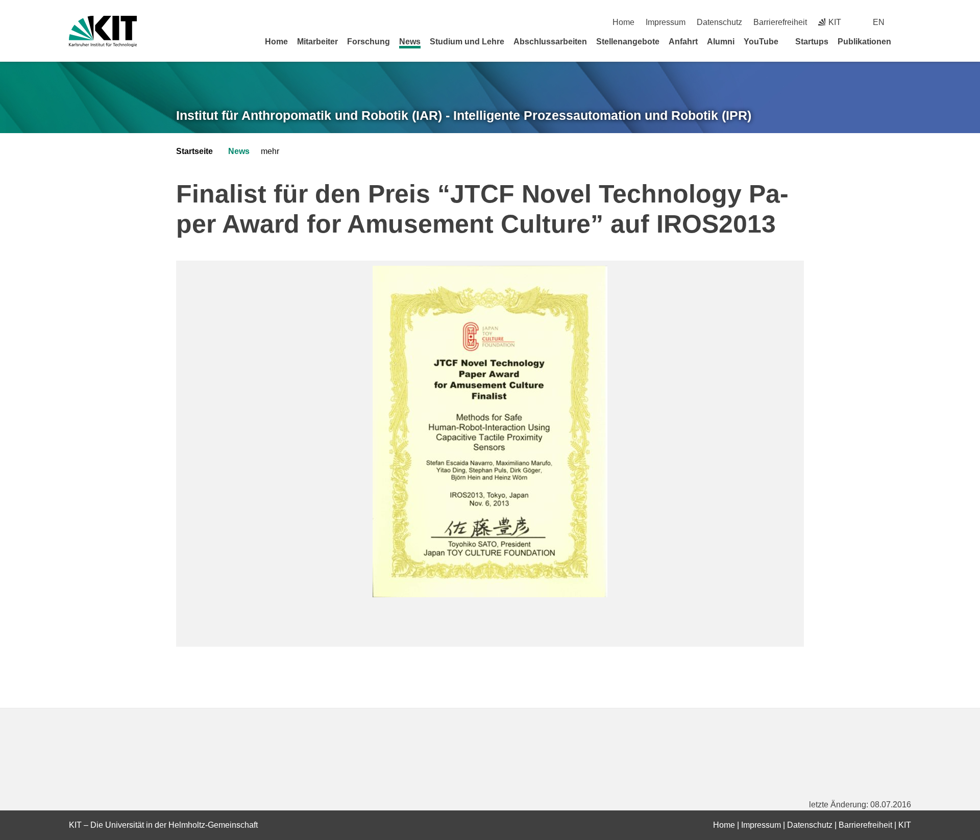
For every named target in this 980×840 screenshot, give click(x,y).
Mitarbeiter (317, 41)
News (410, 41)
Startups (811, 41)
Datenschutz (719, 22)
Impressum (665, 22)
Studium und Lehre (467, 41)
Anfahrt (683, 41)
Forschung (368, 41)
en (879, 22)
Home (623, 22)
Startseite (194, 151)
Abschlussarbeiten (550, 41)
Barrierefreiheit (780, 22)
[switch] (907, 22)
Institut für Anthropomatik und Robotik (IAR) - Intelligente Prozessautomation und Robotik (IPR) (463, 115)
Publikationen (864, 41)
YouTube (761, 41)
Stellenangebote (627, 41)
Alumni (720, 41)
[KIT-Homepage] (103, 31)
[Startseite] (907, 41)
